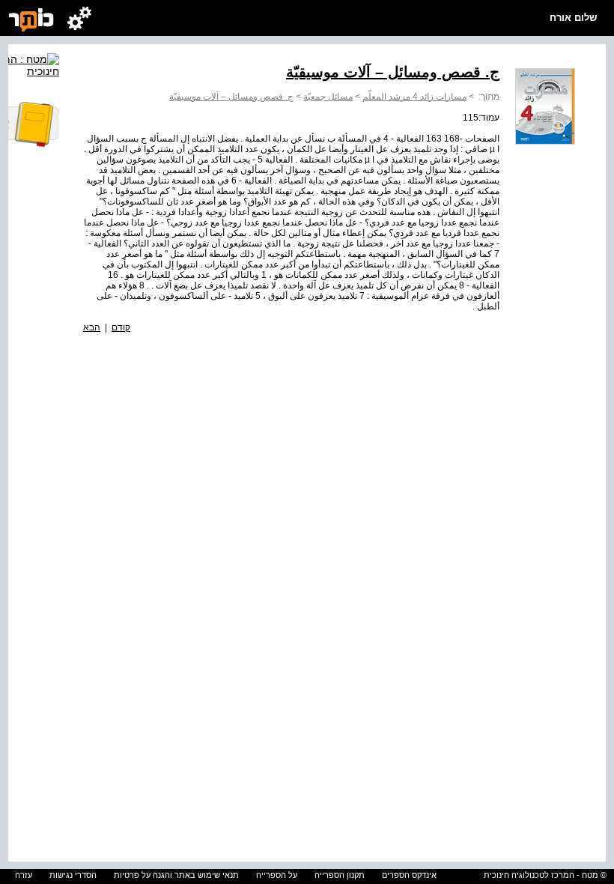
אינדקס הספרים (409, 875)
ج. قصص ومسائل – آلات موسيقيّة (231, 96)
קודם (121, 327)
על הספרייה (276, 875)
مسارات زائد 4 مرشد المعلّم (414, 96)
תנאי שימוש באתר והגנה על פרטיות (176, 875)
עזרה (23, 875)
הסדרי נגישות (73, 875)
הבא (91, 327)
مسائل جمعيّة (328, 96)
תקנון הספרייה (339, 875)
